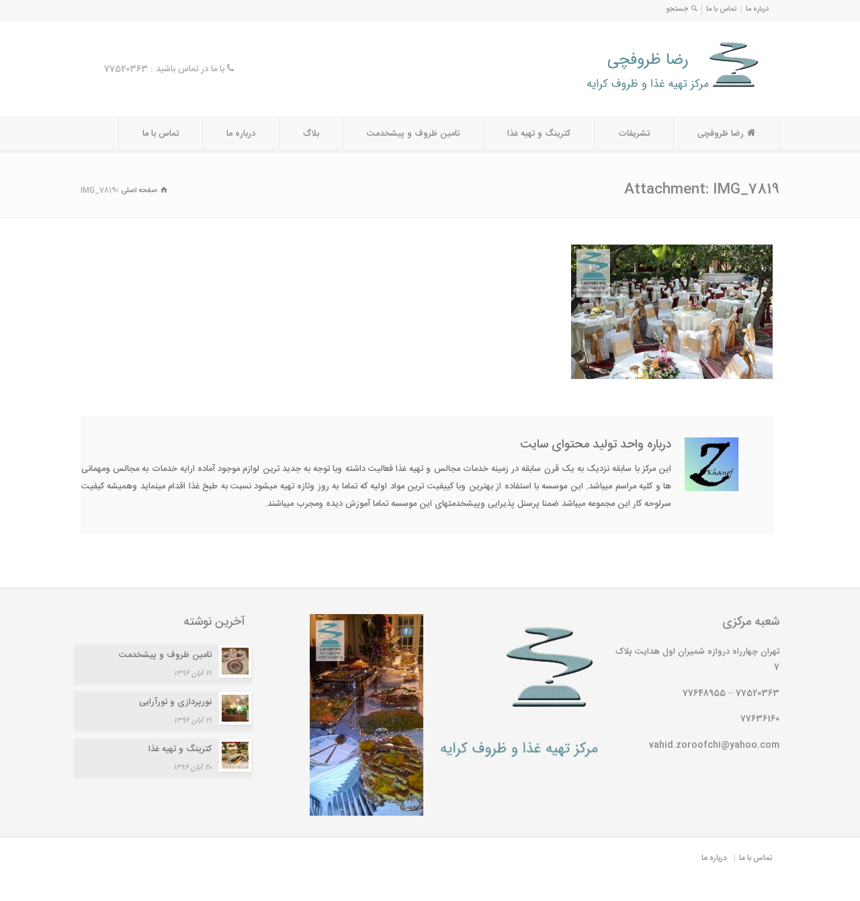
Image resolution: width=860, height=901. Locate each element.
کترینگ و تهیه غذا (538, 133)
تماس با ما (721, 9)
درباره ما (757, 9)
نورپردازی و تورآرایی (175, 702)
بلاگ (311, 133)
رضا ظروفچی (720, 133)
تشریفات (634, 133)
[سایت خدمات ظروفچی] (639, 92)
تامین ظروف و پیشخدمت (413, 133)
